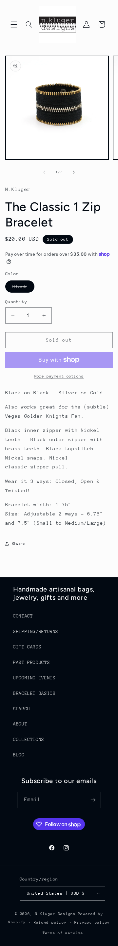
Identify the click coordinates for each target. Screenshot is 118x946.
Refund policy (50, 922)
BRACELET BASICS (34, 693)
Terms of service (63, 933)
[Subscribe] (93, 800)
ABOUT (20, 723)
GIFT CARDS (27, 646)
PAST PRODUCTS (31, 662)
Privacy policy (92, 922)
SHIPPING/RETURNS (35, 631)
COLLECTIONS (28, 739)
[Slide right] (74, 172)
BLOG (19, 754)
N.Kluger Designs (55, 914)
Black (23, 288)
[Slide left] (44, 172)
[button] (13, 24)
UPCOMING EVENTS (34, 677)
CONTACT (23, 615)
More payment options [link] (59, 376)
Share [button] (19, 543)
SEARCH (21, 708)
